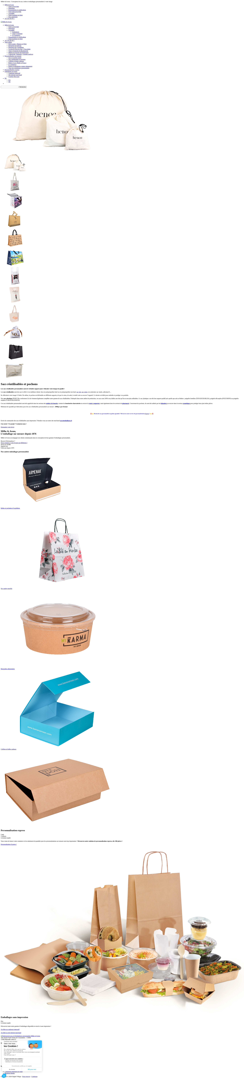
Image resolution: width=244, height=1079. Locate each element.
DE (9, 82)
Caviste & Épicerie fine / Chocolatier (19, 49)
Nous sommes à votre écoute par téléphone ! (14, 443)
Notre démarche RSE (14, 12)
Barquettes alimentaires (8, 669)
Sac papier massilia (6, 588)
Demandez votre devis (7, 427)
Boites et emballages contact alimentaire (20, 66)
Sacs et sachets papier (14, 58)
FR (5, 78)
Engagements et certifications (17, 10)
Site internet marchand (15, 75)
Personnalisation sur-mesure (13, 56)
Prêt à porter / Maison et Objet (17, 44)
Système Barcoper (13, 76)
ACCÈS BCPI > (10, 18)
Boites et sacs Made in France (17, 63)
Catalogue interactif (14, 73)
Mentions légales (10, 1073)
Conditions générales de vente (14, 1071)
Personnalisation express (12, 70)
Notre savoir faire (13, 6)
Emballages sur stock (11, 71)
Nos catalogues (13, 17)
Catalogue (34, 1076)
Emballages (15, 32)
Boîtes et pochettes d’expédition (10, 508)
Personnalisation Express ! (9, 844)
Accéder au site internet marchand (11, 1033)
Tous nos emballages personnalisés (18, 68)
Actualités (11, 13)
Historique (11, 8)
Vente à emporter (17, 33)
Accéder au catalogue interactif (10, 1029)
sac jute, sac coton (82, 392)
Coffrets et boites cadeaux (16, 61)
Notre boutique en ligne (15, 15)
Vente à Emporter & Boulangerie (18, 51)
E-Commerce (16, 35)
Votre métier (8, 42)
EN (9, 80)
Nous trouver (26, 1076)
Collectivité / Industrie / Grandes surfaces (20, 54)
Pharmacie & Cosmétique (16, 47)
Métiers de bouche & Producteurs (18, 52)
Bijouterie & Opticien (14, 46)
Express (147, 413)
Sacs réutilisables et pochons (16, 59)
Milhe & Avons (9, 5)
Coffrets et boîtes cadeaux (8, 749)
